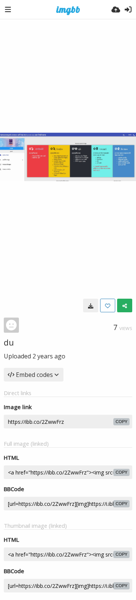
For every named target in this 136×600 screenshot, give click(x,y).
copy (121, 421)
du (9, 342)
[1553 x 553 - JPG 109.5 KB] (90, 305)
